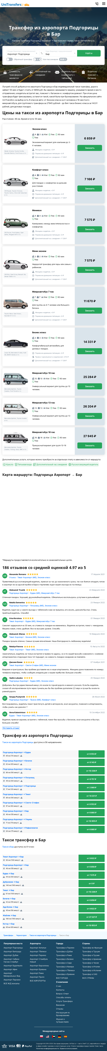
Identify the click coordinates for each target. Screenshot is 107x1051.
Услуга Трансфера (64, 1001)
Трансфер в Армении (91, 959)
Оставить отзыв (11, 728)
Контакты (60, 990)
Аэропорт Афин (10, 969)
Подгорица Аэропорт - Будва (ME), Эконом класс (31, 681)
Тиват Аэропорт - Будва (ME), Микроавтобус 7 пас (32, 621)
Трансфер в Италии (91, 966)
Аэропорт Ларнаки (12, 980)
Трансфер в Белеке (64, 959)
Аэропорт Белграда (12, 951)
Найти (88, 53)
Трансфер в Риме (64, 955)
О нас (58, 986)
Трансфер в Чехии (90, 963)
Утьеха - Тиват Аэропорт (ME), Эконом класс (29, 577)
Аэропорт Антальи (38, 948)
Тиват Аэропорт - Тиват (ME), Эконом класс (29, 649)
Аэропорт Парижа (38, 955)
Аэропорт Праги (37, 977)
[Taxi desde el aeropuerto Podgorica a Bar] (65, 1037)
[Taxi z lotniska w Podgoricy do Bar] (41, 1037)
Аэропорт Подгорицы (13, 948)
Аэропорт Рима (37, 973)
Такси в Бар (8, 847)
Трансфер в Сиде (64, 963)
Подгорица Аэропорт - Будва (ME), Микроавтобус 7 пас (34, 593)
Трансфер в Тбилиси (65, 970)
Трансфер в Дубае (64, 951)
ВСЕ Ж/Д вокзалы (12, 983)
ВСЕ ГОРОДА (62, 978)
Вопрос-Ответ (62, 994)
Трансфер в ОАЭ (89, 974)
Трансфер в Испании (91, 970)
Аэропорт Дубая (11, 955)
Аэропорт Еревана (38, 969)
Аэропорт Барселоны (39, 965)
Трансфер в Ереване (65, 974)
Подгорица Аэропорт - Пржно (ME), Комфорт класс (32, 700)
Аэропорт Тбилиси (38, 951)
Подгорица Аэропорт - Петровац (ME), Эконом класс (33, 605)
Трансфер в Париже (65, 948)
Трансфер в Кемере (65, 966)
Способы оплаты (63, 997)
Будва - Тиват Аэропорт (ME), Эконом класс (29, 715)
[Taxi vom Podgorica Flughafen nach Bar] (59, 1037)
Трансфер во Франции (92, 948)
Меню (103, 3)
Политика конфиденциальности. (47, 1048)
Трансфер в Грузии (90, 955)
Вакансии (60, 1005)
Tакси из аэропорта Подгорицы (17, 742)
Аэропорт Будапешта (13, 965)
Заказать (89, 148)
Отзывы (59, 1009)
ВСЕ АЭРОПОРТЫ (38, 981)
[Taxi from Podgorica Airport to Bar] (47, 1037)
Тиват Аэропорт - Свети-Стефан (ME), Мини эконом (32, 665)
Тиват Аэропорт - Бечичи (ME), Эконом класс (29, 637)
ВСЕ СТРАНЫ (88, 978)
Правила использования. (69, 1048)
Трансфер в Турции (91, 951)
